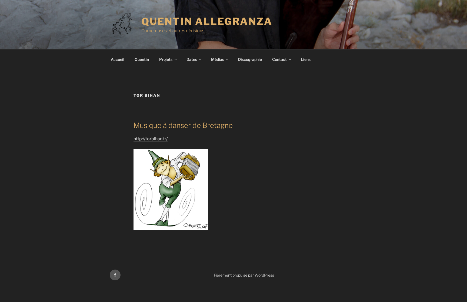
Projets (165, 59)
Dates (191, 59)
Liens (306, 59)
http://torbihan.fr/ (151, 138)
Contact (279, 59)
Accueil (117, 59)
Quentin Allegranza (206, 21)
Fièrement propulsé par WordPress (244, 275)
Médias (217, 59)
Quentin (142, 59)
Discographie (250, 59)
